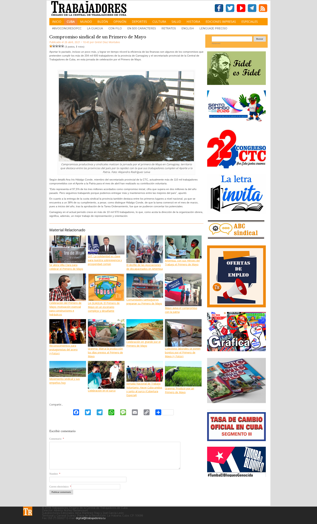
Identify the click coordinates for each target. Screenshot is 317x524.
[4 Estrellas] (59, 46)
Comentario (56, 438)
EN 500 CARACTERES (141, 28)
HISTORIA (193, 22)
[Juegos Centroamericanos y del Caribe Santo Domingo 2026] (236, 123)
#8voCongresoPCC (66, 28)
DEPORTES (139, 22)
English (187, 28)
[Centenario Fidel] (236, 83)
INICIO (56, 22)
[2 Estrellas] (53, 46)
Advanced (216, 43)
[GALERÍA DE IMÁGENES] (236, 350)
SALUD (176, 22)
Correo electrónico (60, 486)
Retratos (168, 28)
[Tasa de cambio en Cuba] (236, 440)
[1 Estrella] (50, 46)
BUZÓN (102, 22)
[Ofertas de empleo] (236, 276)
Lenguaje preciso (213, 28)
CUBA (71, 22)
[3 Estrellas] (56, 46)
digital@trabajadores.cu (90, 518)
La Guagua (95, 28)
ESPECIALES (249, 22)
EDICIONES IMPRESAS (221, 22)
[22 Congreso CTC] (236, 167)
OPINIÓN (120, 22)
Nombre (54, 473)
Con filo (115, 28)
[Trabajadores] (27, 511)
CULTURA (159, 22)
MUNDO (86, 22)
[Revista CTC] (236, 403)
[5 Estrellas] (62, 46)
